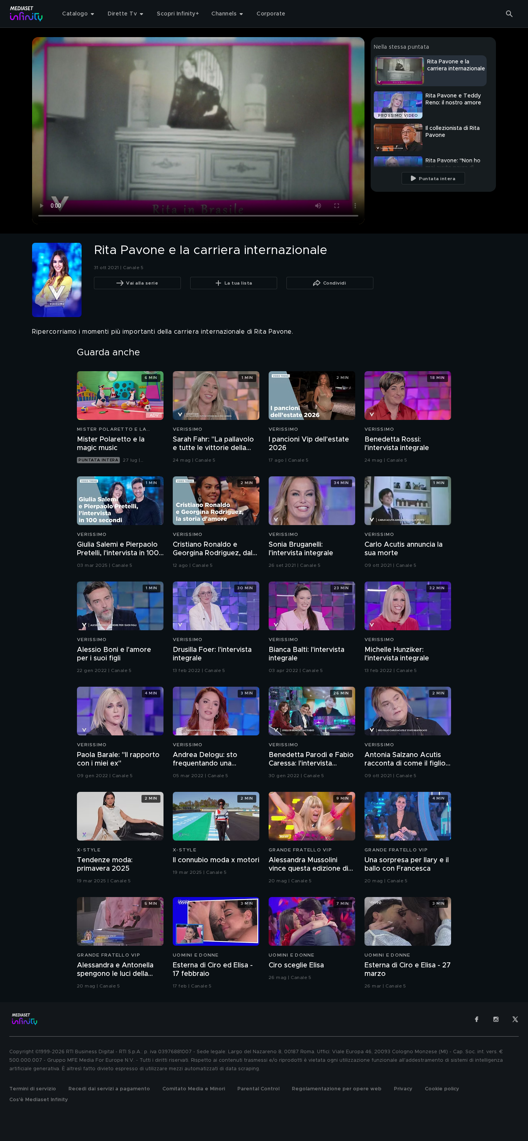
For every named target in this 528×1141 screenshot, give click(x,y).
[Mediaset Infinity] (26, 14)
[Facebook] (476, 1019)
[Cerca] (509, 14)
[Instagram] (495, 1019)
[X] (515, 1019)
